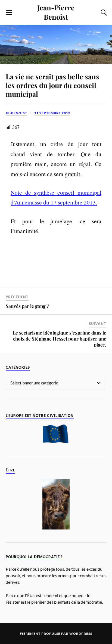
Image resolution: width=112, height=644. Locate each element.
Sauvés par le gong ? (27, 306)
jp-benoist (16, 113)
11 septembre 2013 (52, 113)
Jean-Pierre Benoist (55, 12)
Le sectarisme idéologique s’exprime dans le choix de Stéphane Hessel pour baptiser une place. (59, 339)
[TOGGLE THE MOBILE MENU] (9, 12)
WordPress (80, 633)
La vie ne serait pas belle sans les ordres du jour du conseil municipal (52, 85)
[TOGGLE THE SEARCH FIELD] (103, 12)
